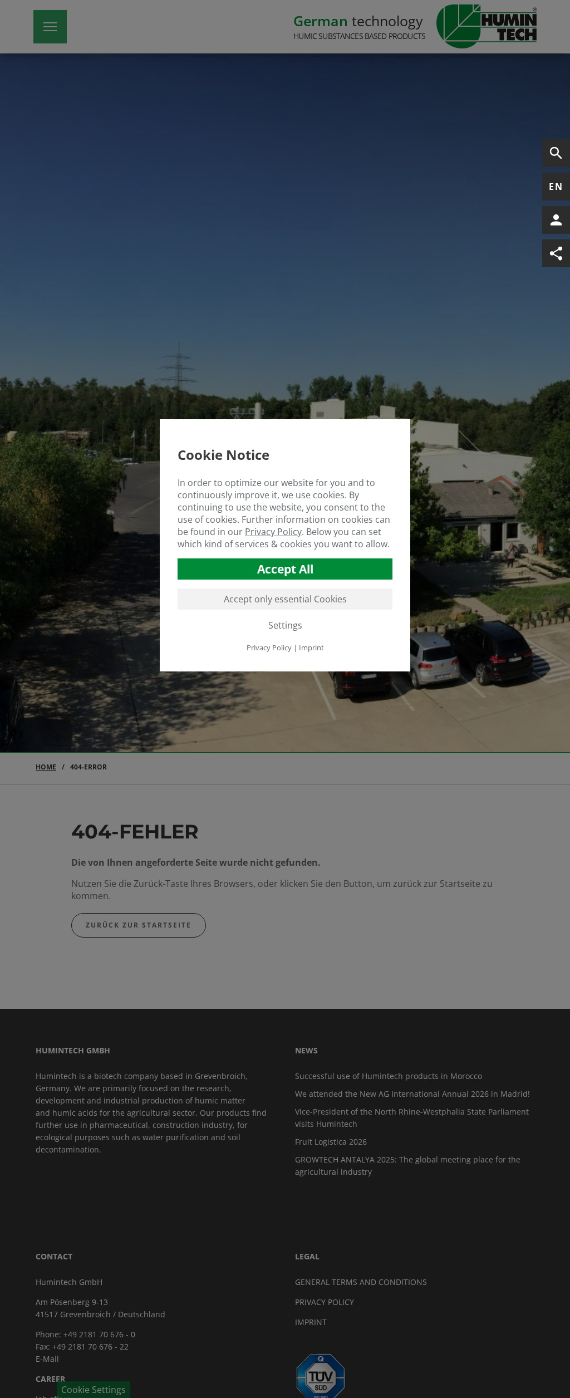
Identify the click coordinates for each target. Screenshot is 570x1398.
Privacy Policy (273, 532)
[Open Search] (556, 153)
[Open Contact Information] (556, 220)
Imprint (311, 647)
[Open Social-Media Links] (556, 253)
